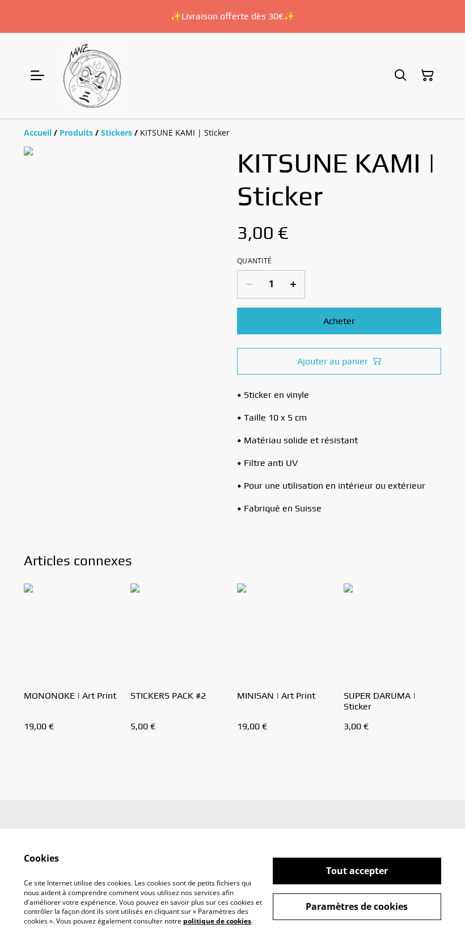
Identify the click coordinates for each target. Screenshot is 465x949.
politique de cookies (217, 921)
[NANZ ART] (92, 76)
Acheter (339, 321)
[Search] (400, 75)
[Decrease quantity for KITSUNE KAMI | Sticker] (248, 284)
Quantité (254, 261)
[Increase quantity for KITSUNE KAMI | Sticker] (293, 284)
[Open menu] (37, 75)
